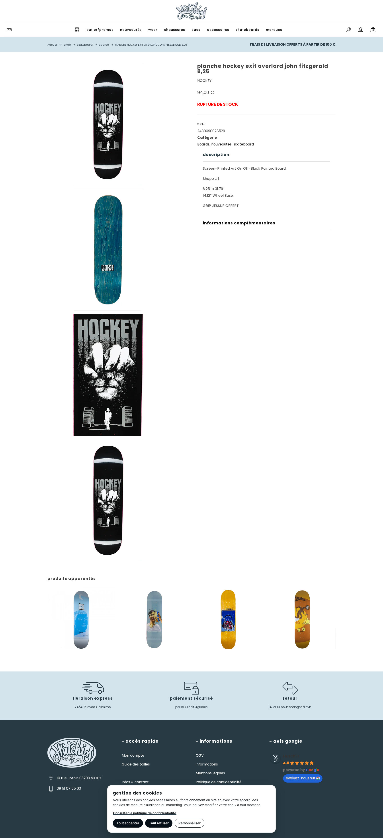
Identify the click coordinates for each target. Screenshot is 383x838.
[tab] (266, 155)
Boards (203, 144)
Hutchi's (291, 756)
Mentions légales (210, 773)
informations (207, 764)
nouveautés (221, 144)
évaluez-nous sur (300, 778)
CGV (200, 755)
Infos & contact (135, 782)
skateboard (243, 144)
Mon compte (133, 755)
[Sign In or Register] (361, 29)
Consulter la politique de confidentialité (144, 813)
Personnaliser (189, 823)
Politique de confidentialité (219, 782)
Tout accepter (128, 823)
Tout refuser (159, 823)
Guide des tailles (136, 764)
